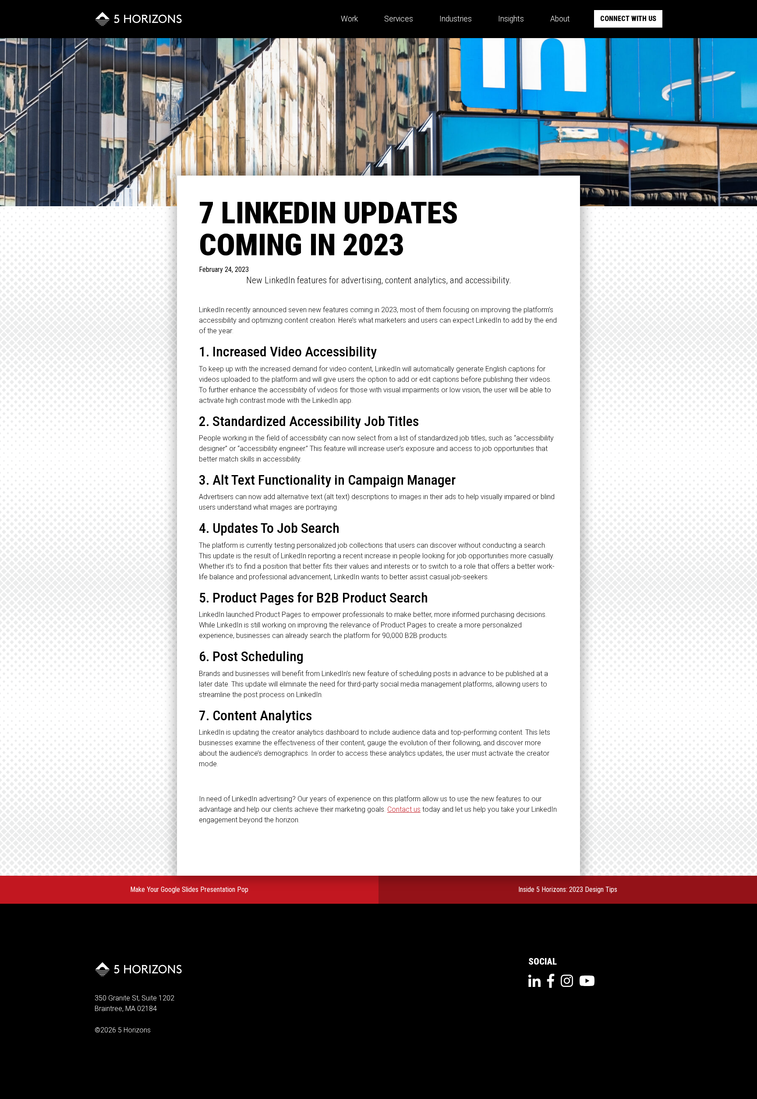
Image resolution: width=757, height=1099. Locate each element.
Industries (455, 18)
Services (398, 18)
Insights (511, 18)
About (560, 18)
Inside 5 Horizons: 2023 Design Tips (567, 889)
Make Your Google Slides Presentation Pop (189, 889)
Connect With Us (628, 18)
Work (349, 18)
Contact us (404, 809)
